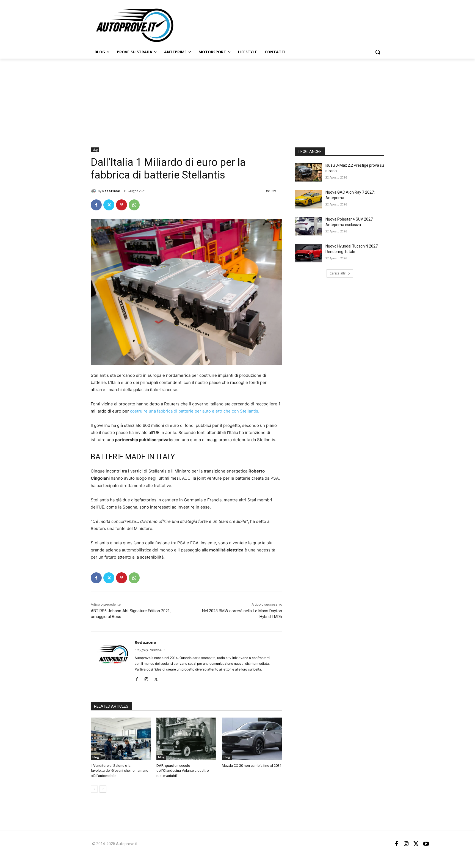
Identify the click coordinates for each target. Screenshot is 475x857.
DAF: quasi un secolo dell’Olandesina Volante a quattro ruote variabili (182, 770)
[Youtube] (426, 844)
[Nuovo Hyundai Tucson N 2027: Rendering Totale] (308, 253)
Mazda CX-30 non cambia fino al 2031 (251, 765)
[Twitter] (108, 204)
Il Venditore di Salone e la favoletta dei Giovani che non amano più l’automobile (119, 770)
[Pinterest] (121, 204)
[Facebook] (96, 204)
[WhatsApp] (134, 204)
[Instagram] (146, 678)
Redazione (111, 191)
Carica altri (338, 273)
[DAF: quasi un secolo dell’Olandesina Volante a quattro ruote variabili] (186, 739)
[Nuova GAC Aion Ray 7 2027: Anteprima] (308, 199)
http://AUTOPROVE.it (150, 650)
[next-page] (103, 789)
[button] (377, 52)
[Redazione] (94, 191)
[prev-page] (94, 789)
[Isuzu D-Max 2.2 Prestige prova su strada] (308, 172)
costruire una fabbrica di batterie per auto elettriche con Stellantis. (194, 411)
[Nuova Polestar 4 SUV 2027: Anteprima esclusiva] (308, 226)
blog (95, 150)
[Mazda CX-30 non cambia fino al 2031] (252, 739)
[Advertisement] (237, 99)
